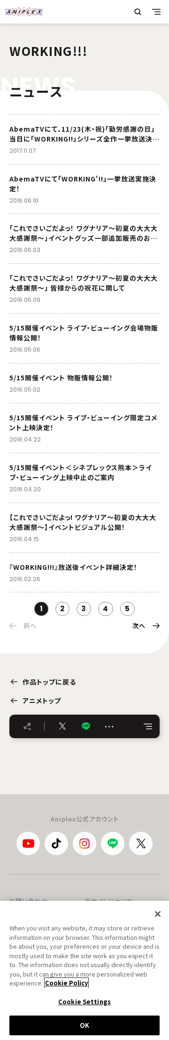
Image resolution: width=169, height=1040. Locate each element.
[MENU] (156, 11)
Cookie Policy (66, 982)
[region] (84, 970)
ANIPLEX (24, 12)
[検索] (138, 11)
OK (84, 1025)
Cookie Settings (84, 1001)
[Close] (157, 914)
